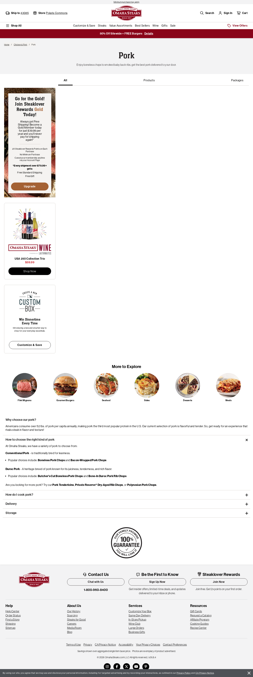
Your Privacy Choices (148, 644)
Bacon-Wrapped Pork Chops (89, 460)
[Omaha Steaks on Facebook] (116, 666)
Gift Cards (196, 611)
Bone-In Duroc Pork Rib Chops (107, 476)
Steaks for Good (76, 619)
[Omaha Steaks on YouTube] (136, 666)
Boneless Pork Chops (51, 460)
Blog (69, 632)
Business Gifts (137, 632)
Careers (71, 623)
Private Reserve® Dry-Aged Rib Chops (99, 485)
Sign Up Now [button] (157, 581)
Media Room (74, 627)
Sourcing (72, 615)
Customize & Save (29, 345)
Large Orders (136, 627)
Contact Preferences (175, 644)
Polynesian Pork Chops (141, 485)
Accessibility (126, 644)
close (249, 673)
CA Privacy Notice (105, 644)
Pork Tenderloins (63, 485)
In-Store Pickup (137, 619)
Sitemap (10, 627)
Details (148, 33)
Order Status (13, 615)
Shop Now (29, 271)
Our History (74, 611)
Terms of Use (73, 644)
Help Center (12, 611)
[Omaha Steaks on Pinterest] (145, 666)
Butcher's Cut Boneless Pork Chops (60, 476)
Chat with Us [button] (96, 581)
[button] (207, 13)
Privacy (87, 644)
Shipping (11, 623)
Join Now (219, 581)
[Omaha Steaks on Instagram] (107, 666)
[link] (126, 2)
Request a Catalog (200, 615)
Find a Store (12, 619)
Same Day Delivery (140, 615)
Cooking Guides (199, 623)
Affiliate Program (199, 619)
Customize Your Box (140, 611)
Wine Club (134, 623)
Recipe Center (198, 627)
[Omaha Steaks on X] (126, 666)
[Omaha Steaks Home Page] (126, 12)
